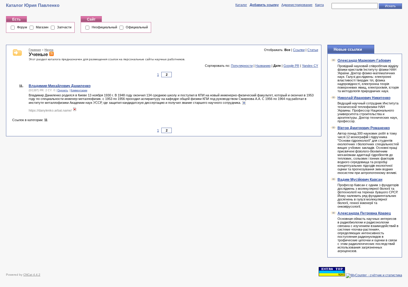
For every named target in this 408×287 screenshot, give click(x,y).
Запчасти (64, 27)
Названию (263, 65)
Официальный (137, 27)
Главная (35, 49)
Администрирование (296, 5)
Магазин (42, 27)
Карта (319, 5)
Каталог (241, 5)
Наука (49, 49)
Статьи (312, 50)
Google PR (291, 65)
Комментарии (78, 90)
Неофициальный (104, 27)
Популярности (242, 65)
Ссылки (299, 50)
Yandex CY (310, 65)
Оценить (62, 90)
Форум (22, 27)
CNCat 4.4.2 (31, 274)
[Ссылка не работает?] (75, 110)
